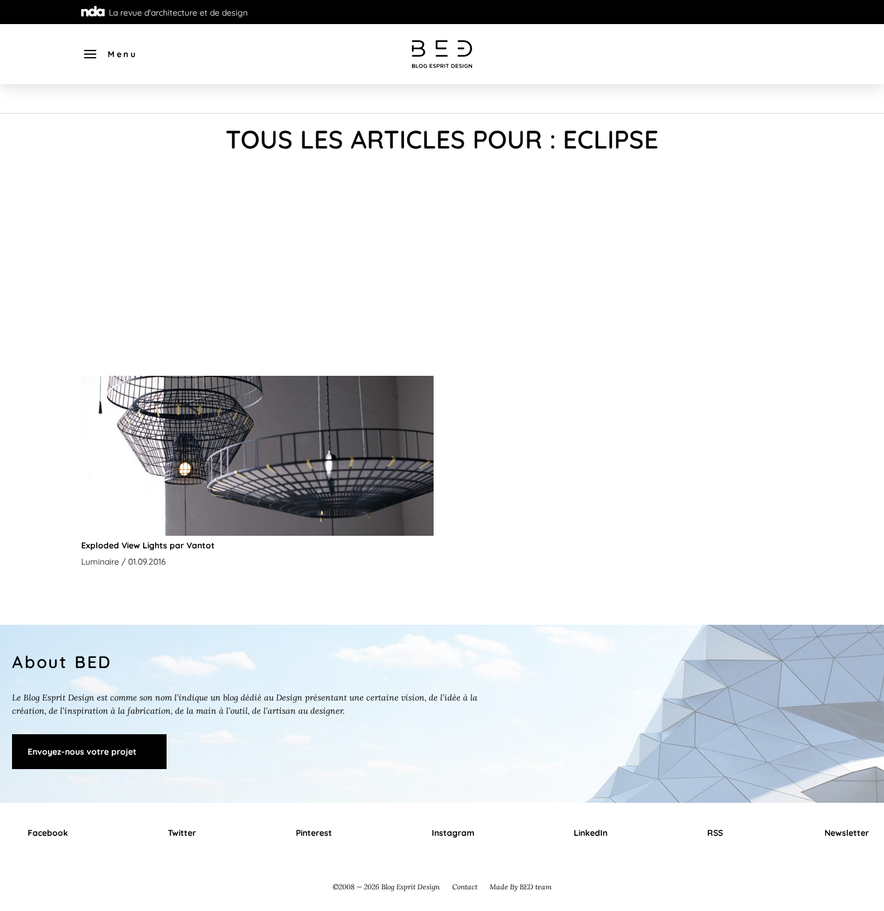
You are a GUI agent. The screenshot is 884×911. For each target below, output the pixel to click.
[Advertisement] (442, 269)
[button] (109, 54)
